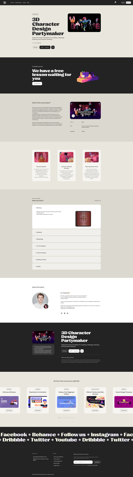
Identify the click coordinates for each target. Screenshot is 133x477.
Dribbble (33, 439)
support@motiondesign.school (39, 456)
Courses (12, 2)
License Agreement (58, 461)
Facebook (105, 434)
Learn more (66, 410)
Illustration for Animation (37, 392)
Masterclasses (18, 2)
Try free (35, 47)
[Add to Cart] (53, 47)
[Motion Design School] (4, 2)
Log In (123, 2)
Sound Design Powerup (124, 392)
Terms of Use (89, 465)
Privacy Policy (57, 459)
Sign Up (128, 2)
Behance (13, 434)
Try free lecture (37, 83)
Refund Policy (57, 463)
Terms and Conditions (58, 456)
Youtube (86, 439)
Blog (28, 2)
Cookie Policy (56, 465)
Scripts (24, 2)
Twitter (60, 439)
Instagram (73, 434)
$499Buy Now (45, 47)
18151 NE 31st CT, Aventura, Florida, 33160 (40, 459)
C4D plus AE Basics (9, 392)
